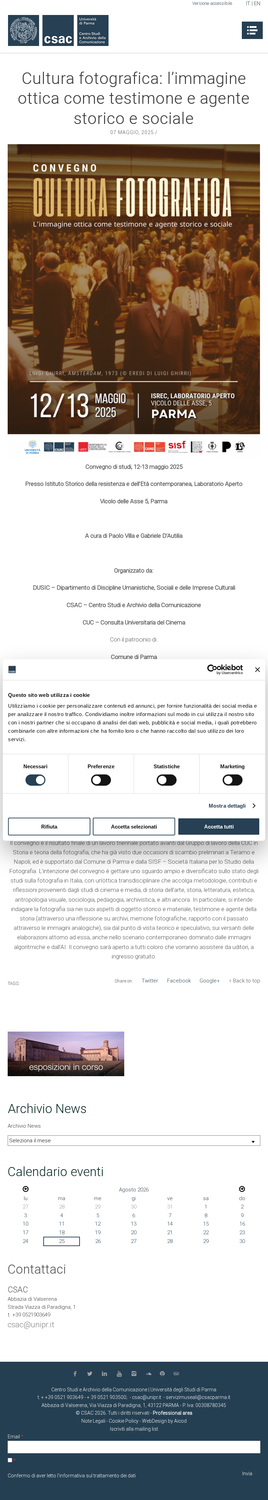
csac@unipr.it (31, 1324)
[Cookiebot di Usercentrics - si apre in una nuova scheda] (212, 669)
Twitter (150, 981)
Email (15, 1436)
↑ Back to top (244, 981)
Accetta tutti (219, 827)
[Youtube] (121, 1374)
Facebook (179, 981)
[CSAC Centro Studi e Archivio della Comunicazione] (58, 30)
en (257, 3)
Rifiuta (49, 827)
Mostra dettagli (227, 805)
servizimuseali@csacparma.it (198, 1397)
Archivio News (24, 1126)
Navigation (252, 30)
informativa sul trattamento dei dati (97, 1475)
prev (26, 1189)
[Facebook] (76, 1374)
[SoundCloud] (150, 1374)
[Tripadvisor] (177, 1374)
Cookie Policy (124, 1421)
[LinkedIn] (105, 1374)
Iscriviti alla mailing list (134, 1429)
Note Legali (93, 1421)
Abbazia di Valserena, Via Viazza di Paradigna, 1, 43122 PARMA (110, 1405)
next (242, 1189)
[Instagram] (135, 1374)
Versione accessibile (212, 3)
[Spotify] (164, 1374)
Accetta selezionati (134, 827)
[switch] (101, 779)
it (248, 3)
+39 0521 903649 (64, 1397)
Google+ (210, 981)
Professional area (172, 1413)
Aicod (180, 1421)
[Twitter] (91, 1374)
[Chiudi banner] (257, 669)
